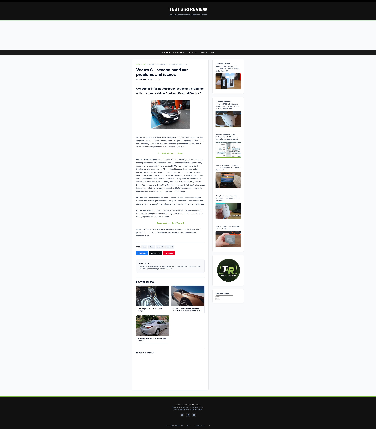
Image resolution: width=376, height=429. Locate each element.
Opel (151, 247)
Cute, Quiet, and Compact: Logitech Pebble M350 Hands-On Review (228, 198)
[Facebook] (182, 415)
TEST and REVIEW (188, 9)
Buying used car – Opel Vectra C (170, 223)
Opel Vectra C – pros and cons (170, 153)
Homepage (166, 52)
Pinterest (169, 253)
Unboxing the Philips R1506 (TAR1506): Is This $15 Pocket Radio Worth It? (227, 68)
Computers (192, 52)
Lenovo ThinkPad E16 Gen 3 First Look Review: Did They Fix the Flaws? (228, 167)
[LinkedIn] (188, 415)
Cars (212, 52)
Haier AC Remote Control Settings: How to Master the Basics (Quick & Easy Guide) (227, 137)
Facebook (142, 253)
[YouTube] (194, 415)
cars (144, 247)
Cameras (203, 52)
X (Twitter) (155, 253)
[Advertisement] (188, 35)
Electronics (178, 52)
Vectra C (170, 247)
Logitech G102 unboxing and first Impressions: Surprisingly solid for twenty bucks (227, 106)
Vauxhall (160, 247)
